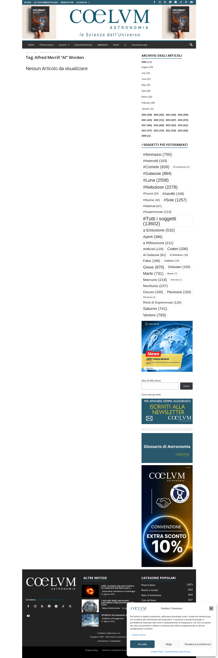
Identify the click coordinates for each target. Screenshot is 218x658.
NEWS (31, 44)
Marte (153, 273)
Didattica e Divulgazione (113, 618)
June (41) (146, 79)
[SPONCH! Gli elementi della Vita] (90, 620)
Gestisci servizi (139, 635)
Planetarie (179, 292)
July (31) (146, 73)
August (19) (147, 67)
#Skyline (151, 200)
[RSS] (165, 2)
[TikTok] (181, 2)
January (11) (148, 108)
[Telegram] (176, 2)
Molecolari (176, 280)
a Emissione (159, 230)
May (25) (146, 85)
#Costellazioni (181, 167)
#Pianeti (151, 193)
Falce (151, 261)
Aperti (152, 237)
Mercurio (155, 280)
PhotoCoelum (46, 44)
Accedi (27, 2)
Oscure (153, 292)
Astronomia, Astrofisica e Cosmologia (118, 591)
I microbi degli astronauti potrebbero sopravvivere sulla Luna (117, 602)
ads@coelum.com (113, 633)
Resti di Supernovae (162, 302)
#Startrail (152, 206)
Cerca (186, 386)
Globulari (179, 267)
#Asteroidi (155, 161)
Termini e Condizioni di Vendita (116, 650)
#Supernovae (157, 212)
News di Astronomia (111, 608)
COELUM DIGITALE (83, 44)
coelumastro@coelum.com (50, 599)
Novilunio (155, 286)
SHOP (116, 44)
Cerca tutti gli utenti (151, 394)
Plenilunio (149, 297)
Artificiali (153, 249)
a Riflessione (158, 243)
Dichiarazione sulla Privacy (178, 652)
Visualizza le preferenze (197, 644)
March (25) (147, 97)
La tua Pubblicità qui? (46, 2)
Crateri (177, 249)
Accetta (142, 644)
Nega (169, 644)
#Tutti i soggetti (159, 221)
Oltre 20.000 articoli (151, 380)
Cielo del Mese (148, 600)
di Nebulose (179, 254)
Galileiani (171, 260)
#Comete (156, 167)
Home (28, 52)
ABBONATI (102, 44)
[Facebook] (154, 2)
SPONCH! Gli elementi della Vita (118, 615)
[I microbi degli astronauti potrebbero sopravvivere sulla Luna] (90, 605)
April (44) (146, 91)
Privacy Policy (91, 650)
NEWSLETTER (67, 2)
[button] (211, 608)
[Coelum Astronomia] (109, 22)
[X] (186, 2)
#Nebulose (160, 187)
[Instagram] (160, 2)
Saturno (155, 308)
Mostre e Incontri (149, 590)
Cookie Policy (157, 652)
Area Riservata (139, 44)
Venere (154, 315)
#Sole (175, 200)
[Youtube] (191, 2)
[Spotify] (170, 2)
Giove (153, 267)
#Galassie (157, 173)
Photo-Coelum (148, 585)
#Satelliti (173, 194)
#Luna (156, 180)
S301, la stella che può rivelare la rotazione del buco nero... (117, 586)
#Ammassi (157, 154)
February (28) (148, 103)
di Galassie (154, 255)
